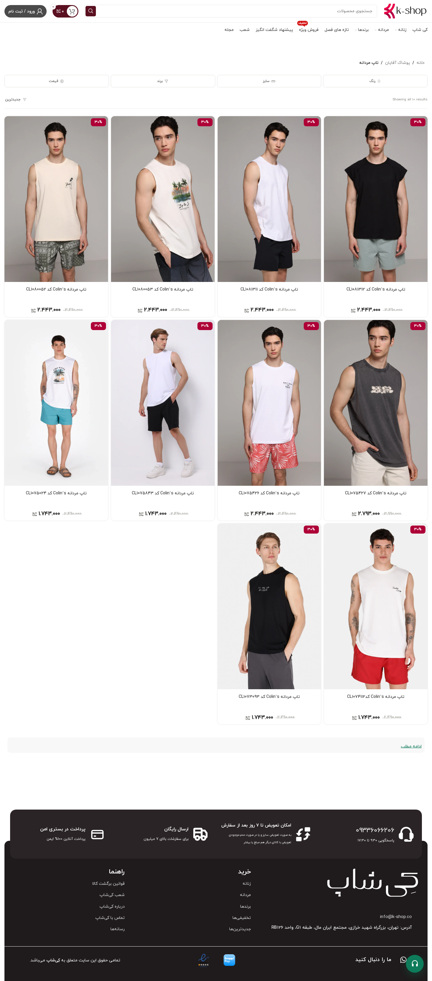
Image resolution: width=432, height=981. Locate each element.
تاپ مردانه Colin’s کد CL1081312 (375, 289)
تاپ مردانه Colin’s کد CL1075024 (56, 493)
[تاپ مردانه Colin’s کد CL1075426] (269, 403)
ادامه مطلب (411, 746)
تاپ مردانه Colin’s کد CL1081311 (269, 289)
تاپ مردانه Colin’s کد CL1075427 (375, 493)
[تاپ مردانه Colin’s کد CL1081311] (269, 199)
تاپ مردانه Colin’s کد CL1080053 (162, 289)
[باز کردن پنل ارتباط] (415, 964)
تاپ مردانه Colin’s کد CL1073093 (269, 697)
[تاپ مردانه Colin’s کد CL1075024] (56, 403)
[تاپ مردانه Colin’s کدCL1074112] (376, 606)
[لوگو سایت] (405, 11)
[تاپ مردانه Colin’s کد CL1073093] (269, 606)
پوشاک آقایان (397, 63)
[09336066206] (406, 834)
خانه (421, 63)
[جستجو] (91, 11)
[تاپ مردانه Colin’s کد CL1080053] (163, 199)
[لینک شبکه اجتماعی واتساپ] (403, 960)
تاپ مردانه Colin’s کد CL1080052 (56, 289)
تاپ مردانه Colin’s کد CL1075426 (269, 493)
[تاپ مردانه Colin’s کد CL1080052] (56, 199)
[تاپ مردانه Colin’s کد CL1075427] (376, 403)
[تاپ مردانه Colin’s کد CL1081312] (376, 199)
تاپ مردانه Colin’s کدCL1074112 (375, 697)
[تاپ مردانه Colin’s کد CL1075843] (163, 403)
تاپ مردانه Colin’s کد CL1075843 (163, 493)
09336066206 (375, 830)
